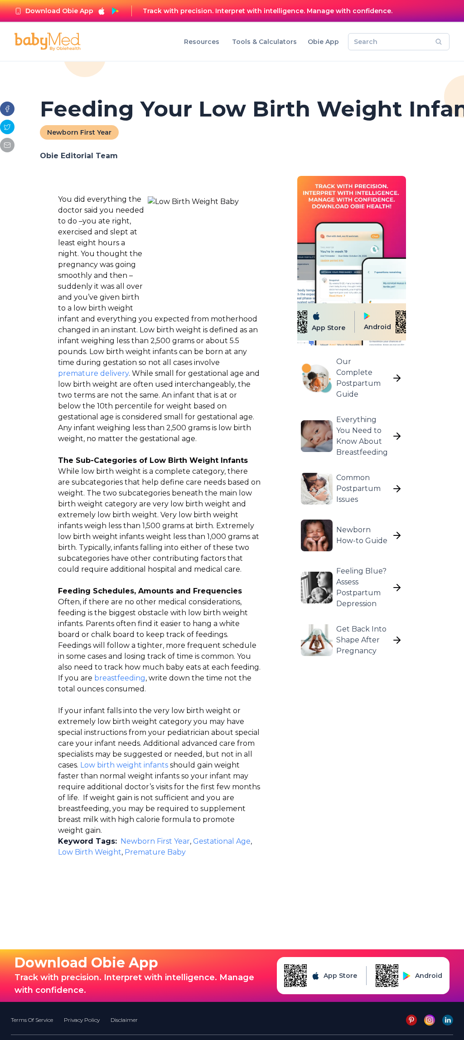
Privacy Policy (82, 1019)
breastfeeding (119, 678)
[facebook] (7, 108)
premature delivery (93, 373)
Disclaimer (124, 1019)
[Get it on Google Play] (115, 10)
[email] (7, 145)
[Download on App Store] (101, 10)
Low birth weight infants (124, 765)
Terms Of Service (32, 1019)
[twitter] (7, 127)
